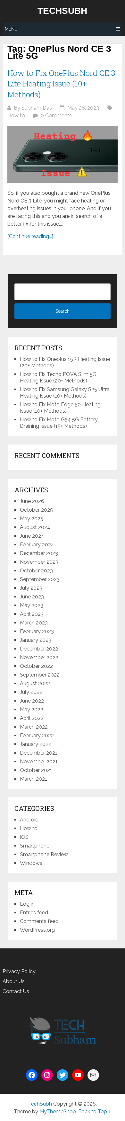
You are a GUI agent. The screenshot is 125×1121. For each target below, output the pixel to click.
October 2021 (36, 770)
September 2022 (40, 675)
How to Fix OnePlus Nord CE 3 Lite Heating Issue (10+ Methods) (61, 84)
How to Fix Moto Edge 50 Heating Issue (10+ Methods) (60, 407)
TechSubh (62, 10)
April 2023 (32, 614)
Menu (11, 28)
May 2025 (31, 519)
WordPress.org (37, 930)
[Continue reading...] (30, 236)
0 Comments (56, 115)
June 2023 (32, 597)
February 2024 (37, 545)
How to (16, 115)
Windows (31, 863)
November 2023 (39, 562)
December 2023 (39, 553)
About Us (14, 981)
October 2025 (36, 510)
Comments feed (39, 921)
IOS (24, 837)
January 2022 (35, 744)
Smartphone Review (44, 854)
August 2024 (35, 527)
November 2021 (39, 761)
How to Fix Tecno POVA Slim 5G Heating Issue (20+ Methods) (58, 377)
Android (29, 820)
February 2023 (37, 631)
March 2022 (34, 727)
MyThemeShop (57, 1111)
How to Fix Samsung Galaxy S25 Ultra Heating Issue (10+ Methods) (65, 392)
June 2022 (32, 701)
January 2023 (35, 640)
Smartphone (34, 846)
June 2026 (32, 501)
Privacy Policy (19, 971)
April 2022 (32, 718)
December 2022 (39, 649)
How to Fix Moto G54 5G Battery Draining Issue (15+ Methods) (59, 423)
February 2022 (37, 735)
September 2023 (40, 579)
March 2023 (34, 623)
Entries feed (34, 913)
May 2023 (31, 605)
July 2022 (31, 692)
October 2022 (36, 666)
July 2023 (31, 588)
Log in (27, 904)
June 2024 (32, 536)
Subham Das (36, 108)
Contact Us (16, 991)
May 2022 (31, 709)
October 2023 (36, 571)
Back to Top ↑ (94, 1111)
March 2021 (33, 779)
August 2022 (35, 683)
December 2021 (38, 753)
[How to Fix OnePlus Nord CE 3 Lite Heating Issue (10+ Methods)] (62, 154)
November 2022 (39, 657)
